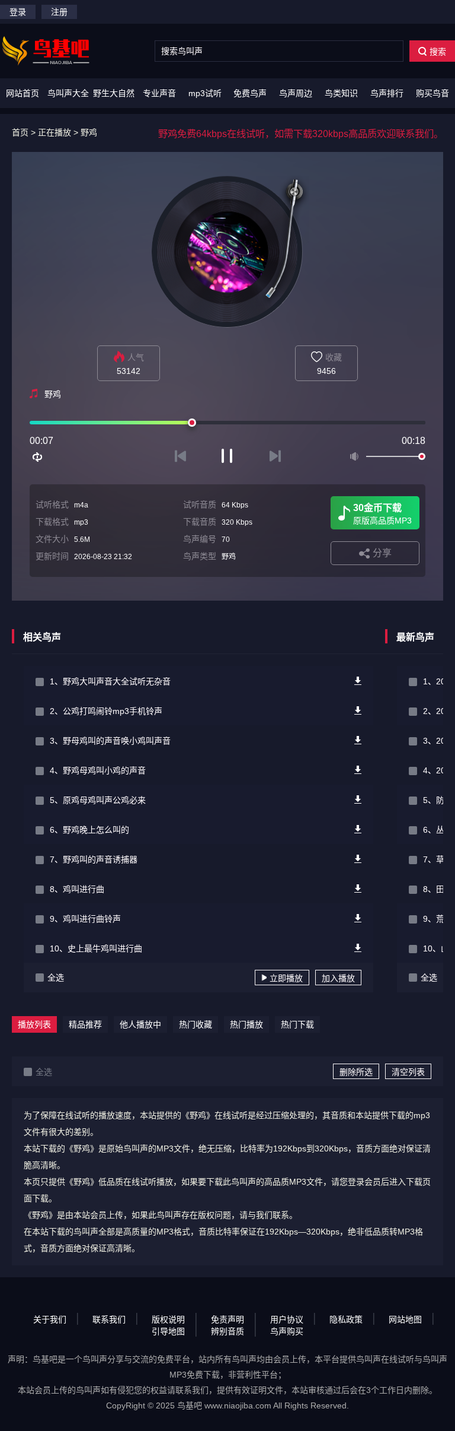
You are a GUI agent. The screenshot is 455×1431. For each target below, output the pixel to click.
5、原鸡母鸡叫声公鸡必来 (98, 800)
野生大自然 (113, 93)
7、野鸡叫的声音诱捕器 (93, 859)
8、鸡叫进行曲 (77, 889)
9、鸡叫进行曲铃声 (85, 919)
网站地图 (405, 1319)
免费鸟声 (250, 93)
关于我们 (49, 1319)
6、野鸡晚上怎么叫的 (89, 830)
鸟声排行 (386, 93)
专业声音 (159, 93)
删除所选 (356, 1072)
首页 (20, 132)
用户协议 (286, 1319)
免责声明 (227, 1319)
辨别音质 (227, 1331)
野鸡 (89, 132)
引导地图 (168, 1331)
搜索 (438, 51)
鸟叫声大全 (68, 93)
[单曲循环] (38, 457)
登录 (17, 12)
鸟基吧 (189, 1405)
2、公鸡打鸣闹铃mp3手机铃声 (106, 711)
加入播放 (338, 978)
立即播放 (286, 978)
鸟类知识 (341, 93)
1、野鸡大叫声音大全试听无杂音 (110, 681)
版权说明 (168, 1319)
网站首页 (22, 93)
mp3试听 (205, 93)
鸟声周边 (295, 93)
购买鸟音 (432, 93)
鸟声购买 (286, 1331)
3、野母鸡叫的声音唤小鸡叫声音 (110, 740)
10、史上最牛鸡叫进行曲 (96, 948)
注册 (59, 12)
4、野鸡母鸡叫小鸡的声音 (98, 770)
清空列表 (408, 1072)
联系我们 (109, 1319)
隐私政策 (346, 1319)
